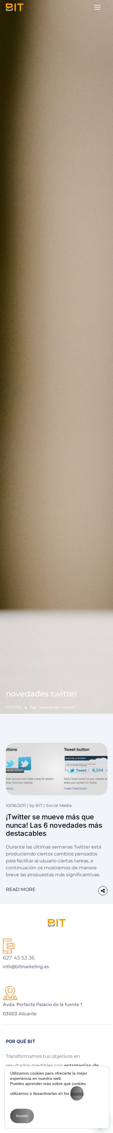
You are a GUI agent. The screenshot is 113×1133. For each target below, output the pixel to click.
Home (14, 707)
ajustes (76, 1093)
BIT (39, 805)
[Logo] (14, 7)
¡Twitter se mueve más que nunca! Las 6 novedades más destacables (54, 825)
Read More (21, 889)
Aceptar (22, 1116)
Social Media (59, 805)
